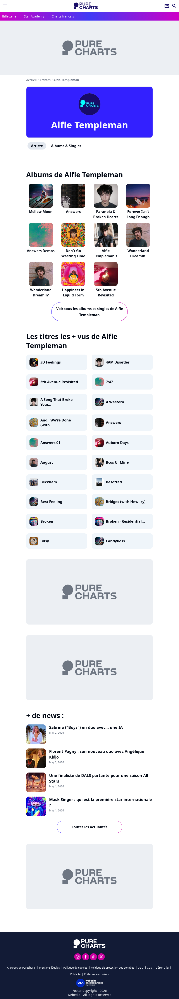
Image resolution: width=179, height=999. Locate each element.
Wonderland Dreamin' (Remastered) (138, 256)
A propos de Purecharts (21, 967)
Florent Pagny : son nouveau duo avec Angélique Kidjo (96, 754)
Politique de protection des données (112, 967)
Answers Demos (41, 250)
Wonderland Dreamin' (41, 292)
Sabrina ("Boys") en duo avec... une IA (86, 727)
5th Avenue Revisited (106, 292)
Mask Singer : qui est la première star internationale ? (100, 802)
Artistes (45, 80)
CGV (149, 967)
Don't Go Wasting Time (73, 253)
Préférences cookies (96, 974)
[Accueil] (86, 6)
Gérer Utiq (162, 967)
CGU (140, 967)
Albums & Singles (66, 145)
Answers (73, 211)
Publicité (75, 974)
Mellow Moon (41, 211)
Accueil (31, 80)
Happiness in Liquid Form (73, 292)
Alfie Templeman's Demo (105, 256)
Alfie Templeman (89, 124)
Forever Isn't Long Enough (138, 214)
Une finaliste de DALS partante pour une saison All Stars (98, 778)
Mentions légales (49, 967)
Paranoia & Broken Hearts (105, 214)
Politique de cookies (75, 967)
